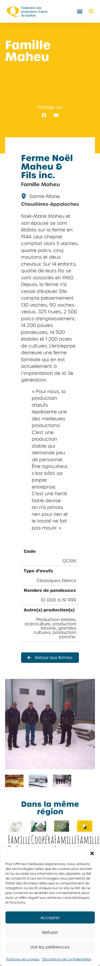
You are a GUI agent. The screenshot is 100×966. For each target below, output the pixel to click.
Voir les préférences (50, 947)
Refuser (50, 932)
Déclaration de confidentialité (66, 959)
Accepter (50, 917)
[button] (92, 853)
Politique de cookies (22, 959)
